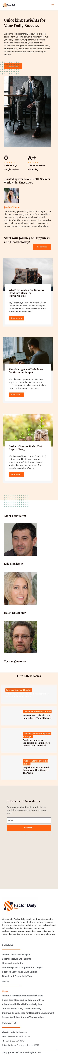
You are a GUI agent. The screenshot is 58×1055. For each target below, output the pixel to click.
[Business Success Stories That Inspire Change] (28, 430)
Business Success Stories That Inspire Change (25, 447)
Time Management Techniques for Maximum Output (26, 371)
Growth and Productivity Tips (37, 711)
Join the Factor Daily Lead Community (21, 1009)
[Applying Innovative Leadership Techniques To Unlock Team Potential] (10, 740)
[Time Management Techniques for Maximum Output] (28, 354)
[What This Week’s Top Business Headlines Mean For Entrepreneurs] (28, 274)
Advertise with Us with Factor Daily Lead (22, 1004)
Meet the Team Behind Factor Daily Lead (22, 996)
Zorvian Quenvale (15, 661)
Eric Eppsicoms (13, 563)
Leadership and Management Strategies (22, 967)
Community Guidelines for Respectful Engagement (28, 1013)
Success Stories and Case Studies (19, 972)
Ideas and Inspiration (12, 963)
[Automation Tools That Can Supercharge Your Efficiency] (10, 715)
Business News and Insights (18, 690)
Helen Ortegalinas (15, 612)
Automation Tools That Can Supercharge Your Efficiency (37, 716)
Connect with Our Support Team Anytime (23, 1017)
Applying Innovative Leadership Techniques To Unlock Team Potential (36, 742)
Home (5, 991)
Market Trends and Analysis (16, 954)
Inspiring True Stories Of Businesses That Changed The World (36, 770)
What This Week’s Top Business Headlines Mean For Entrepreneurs (26, 293)
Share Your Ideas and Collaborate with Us (23, 1000)
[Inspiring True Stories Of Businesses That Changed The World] (10, 767)
